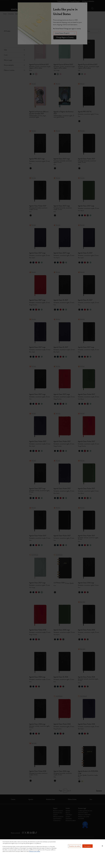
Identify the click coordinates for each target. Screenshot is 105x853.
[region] (52, 846)
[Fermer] (102, 846)
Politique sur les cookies (34, 851)
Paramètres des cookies (74, 846)
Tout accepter (87, 846)
